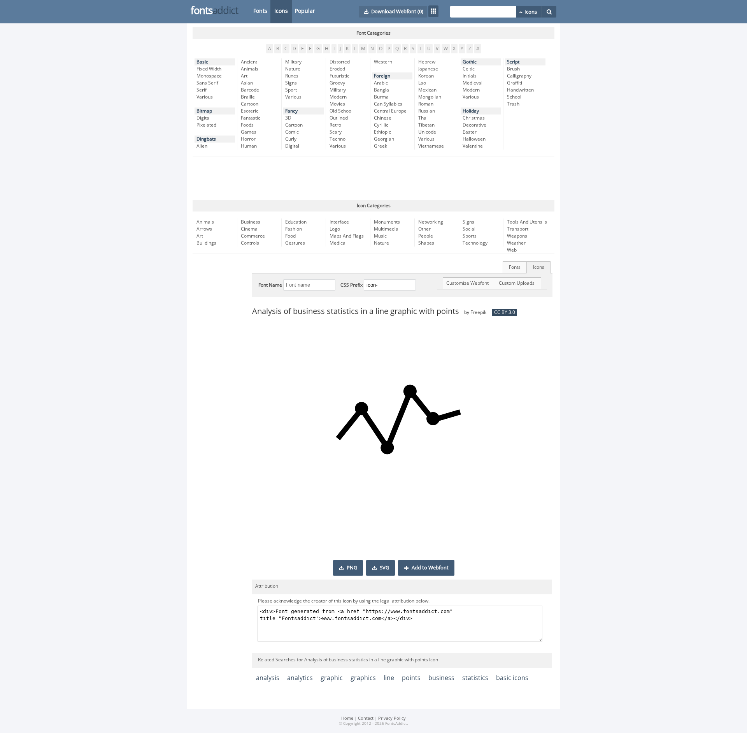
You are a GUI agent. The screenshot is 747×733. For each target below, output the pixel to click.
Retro (335, 125)
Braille (248, 97)
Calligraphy (519, 76)
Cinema (249, 229)
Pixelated (206, 125)
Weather (516, 243)
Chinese (382, 118)
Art (244, 76)
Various (204, 97)
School (514, 97)
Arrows (204, 229)
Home (347, 718)
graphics (363, 678)
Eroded (337, 69)
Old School (341, 111)
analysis (267, 678)
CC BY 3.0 (504, 312)
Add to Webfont (430, 568)
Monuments (387, 222)
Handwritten (520, 90)
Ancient (249, 62)
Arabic (381, 83)
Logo (335, 229)
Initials (470, 76)
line (389, 678)
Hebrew (426, 62)
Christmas (474, 118)
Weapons (517, 236)
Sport (291, 90)
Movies (337, 104)
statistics (475, 678)
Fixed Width (208, 69)
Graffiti (514, 83)
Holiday (471, 111)
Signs (291, 83)
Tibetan (426, 125)
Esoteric (249, 111)
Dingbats (206, 139)
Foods (247, 125)
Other (424, 229)
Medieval (472, 83)
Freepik (478, 312)
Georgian (384, 139)
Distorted (340, 62)
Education (296, 222)
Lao (422, 83)
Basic (202, 62)
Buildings (206, 243)
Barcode (250, 90)
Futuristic (339, 76)
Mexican (427, 90)
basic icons (512, 678)
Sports (470, 236)
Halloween (474, 139)
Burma (381, 97)
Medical (338, 243)
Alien (201, 146)
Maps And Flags (347, 236)
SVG (384, 568)
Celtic (469, 69)
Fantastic (250, 118)
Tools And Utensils (527, 222)
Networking (430, 222)
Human (249, 146)
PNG (352, 568)
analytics (300, 678)
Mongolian (429, 97)
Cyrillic (381, 125)
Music (380, 236)
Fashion (293, 229)
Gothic (470, 62)
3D (288, 118)
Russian (426, 111)
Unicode (427, 132)
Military (293, 62)
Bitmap (204, 111)
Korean (426, 76)
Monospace (209, 76)
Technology (475, 243)
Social (469, 229)
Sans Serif (207, 83)
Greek (380, 146)
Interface (339, 222)
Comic (292, 132)
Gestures (295, 243)
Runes (291, 76)
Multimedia (386, 229)
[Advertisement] (373, 178)
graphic (332, 678)
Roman (425, 104)
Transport (517, 229)
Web (512, 250)
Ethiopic (382, 132)
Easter (470, 132)
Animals (249, 69)
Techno (337, 139)
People (425, 236)
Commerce (253, 236)
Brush (513, 69)
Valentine (473, 146)
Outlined (339, 118)
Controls (250, 243)
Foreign (382, 76)
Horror (248, 139)
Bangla (381, 90)
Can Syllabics (388, 104)
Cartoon (249, 104)
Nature (292, 69)
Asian (247, 83)
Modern (338, 97)
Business (250, 222)
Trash (513, 104)
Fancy (291, 111)
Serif (201, 90)
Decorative (474, 125)
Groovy (337, 83)
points (411, 678)
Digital (203, 118)
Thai (423, 118)
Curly (290, 139)
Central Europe (390, 111)
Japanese (428, 69)
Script (513, 62)
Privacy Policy (392, 718)
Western (383, 62)
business (441, 678)
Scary (336, 132)
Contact (366, 718)
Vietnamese (431, 146)
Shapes (426, 243)
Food (290, 236)
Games (248, 132)
